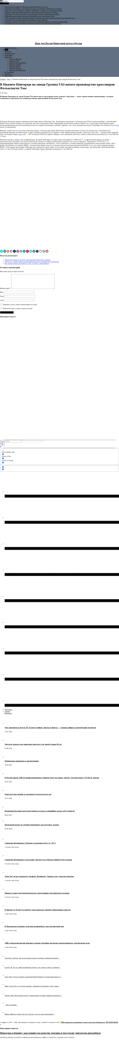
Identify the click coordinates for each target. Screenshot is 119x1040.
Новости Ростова (15, 68)
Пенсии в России (11, 48)
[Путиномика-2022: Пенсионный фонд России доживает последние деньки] (4, 353)
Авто (6, 50)
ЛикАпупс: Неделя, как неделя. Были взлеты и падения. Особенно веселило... (32, 958)
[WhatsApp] (21, 251)
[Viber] (17, 251)
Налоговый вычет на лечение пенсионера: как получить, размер (32, 825)
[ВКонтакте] (4, 251)
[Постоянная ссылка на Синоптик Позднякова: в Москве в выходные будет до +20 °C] (9, 839)
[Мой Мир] (24, 251)
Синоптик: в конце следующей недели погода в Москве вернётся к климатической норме (36, 22)
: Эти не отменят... (11, 1005)
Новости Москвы (15, 59)
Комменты (8, 713)
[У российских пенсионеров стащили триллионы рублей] (4, 327)
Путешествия (9, 72)
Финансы (8, 51)
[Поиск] (1, 1)
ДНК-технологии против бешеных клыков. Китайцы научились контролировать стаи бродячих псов (40, 18)
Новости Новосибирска (17, 70)
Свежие (7, 711)
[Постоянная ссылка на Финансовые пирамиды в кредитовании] (9, 757)
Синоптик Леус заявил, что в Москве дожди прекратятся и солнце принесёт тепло (49, 653)
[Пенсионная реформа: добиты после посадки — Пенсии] (4, 359)
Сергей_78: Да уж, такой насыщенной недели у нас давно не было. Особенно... (33, 967)
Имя (1, 292)
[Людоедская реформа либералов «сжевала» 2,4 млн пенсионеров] (4, 428)
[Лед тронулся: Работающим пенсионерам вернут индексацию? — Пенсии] (4, 345)
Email (2, 296)
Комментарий (5, 288)
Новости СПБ (14, 61)
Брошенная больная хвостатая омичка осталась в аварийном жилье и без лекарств (40, 811)
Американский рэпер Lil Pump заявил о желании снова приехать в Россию (46, 679)
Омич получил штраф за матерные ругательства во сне (28, 794)
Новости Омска (14, 66)
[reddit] (47, 251)
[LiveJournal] (37, 251)
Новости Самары (15, 65)
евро (117, 125)
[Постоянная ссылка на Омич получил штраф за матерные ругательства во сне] (9, 790)
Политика (8, 74)
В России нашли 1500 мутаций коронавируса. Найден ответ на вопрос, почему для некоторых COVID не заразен (52, 778)
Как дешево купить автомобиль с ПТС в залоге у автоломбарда (27, 263)
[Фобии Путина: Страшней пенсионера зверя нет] (4, 419)
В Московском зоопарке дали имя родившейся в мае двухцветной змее (30, 16)
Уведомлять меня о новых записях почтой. (18, 308)
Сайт (1, 300)
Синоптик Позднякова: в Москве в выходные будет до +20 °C (26, 7)
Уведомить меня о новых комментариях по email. (20, 304)
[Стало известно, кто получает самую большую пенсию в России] (4, 437)
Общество (8, 57)
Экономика (8, 55)
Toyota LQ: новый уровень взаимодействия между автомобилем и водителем (32, 262)
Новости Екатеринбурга (17, 63)
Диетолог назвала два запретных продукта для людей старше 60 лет (33, 744)
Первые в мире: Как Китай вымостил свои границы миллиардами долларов (31, 12)
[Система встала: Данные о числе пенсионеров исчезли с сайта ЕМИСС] (4, 393)
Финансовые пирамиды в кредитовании (22, 761)
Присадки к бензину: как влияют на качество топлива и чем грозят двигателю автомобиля (50, 1033)
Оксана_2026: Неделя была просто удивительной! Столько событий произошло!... (33, 995)
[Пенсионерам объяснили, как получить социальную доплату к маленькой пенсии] (4, 385)
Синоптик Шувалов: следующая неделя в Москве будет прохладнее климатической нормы (55, 705)
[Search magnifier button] (2, 444)
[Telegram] (11, 251)
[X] (14, 251)
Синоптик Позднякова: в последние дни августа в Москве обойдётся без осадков (33, 9)
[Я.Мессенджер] (1, 251)
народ (20, 134)
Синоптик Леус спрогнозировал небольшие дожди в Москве (26, 20)
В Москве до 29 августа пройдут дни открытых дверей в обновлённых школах (32, 14)
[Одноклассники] (8, 251)
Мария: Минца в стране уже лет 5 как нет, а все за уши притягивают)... (30, 1014)
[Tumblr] (34, 251)
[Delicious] (43, 251)
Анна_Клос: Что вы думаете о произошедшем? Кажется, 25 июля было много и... (33, 977)
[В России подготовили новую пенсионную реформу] (4, 376)
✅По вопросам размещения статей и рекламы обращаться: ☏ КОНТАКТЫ (89, 1022)
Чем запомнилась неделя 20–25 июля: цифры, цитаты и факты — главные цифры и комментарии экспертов (50, 728)
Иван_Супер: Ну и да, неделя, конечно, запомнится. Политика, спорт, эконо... (32, 986)
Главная (2, 79)
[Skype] (30, 251)
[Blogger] (40, 251)
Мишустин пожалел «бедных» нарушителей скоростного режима (27, 260)
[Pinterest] (27, 251)
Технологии (9, 76)
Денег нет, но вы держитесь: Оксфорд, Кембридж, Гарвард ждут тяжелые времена (33, 10)
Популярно (8, 710)
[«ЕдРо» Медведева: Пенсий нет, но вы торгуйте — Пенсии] (4, 368)
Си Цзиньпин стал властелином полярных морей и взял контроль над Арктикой (33, 24)
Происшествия (10, 53)
